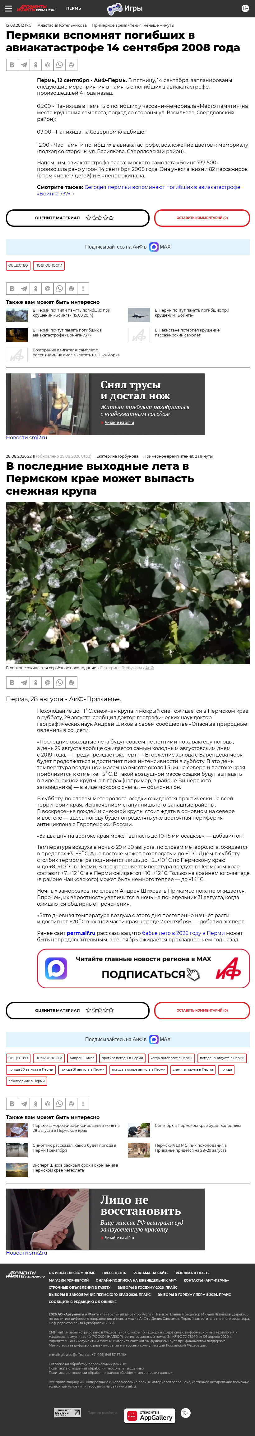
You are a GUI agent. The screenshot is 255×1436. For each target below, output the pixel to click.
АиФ (149, 667)
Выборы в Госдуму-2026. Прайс (147, 1288)
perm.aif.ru (81, 933)
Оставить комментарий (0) (202, 218)
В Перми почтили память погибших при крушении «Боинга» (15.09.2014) (71, 313)
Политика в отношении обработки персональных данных (96, 1368)
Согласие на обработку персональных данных (87, 1364)
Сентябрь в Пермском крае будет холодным (198, 1125)
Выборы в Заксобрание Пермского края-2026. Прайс (100, 1295)
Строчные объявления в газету (79, 1288)
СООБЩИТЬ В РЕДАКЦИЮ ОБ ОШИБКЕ (83, 1302)
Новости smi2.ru (26, 438)
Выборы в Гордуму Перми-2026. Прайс (194, 1295)
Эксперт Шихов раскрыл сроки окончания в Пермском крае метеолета (75, 1168)
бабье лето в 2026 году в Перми (183, 933)
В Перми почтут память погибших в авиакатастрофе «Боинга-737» (67, 332)
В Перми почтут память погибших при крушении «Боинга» (192, 313)
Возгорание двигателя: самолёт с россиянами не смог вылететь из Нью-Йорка (76, 352)
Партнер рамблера (102, 1413)
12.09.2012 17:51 (19, 25)
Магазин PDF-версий (69, 1280)
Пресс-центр (114, 1273)
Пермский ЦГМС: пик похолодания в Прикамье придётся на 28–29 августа (191, 1148)
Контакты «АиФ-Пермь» (206, 1280)
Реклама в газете (193, 1273)
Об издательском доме (72, 1273)
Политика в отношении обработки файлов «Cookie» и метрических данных (110, 1373)
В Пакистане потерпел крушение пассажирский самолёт (187, 332)
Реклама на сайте (151, 1273)
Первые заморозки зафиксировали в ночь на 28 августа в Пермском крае (76, 1128)
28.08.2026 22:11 (20, 456)
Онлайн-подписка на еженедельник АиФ (136, 1280)
